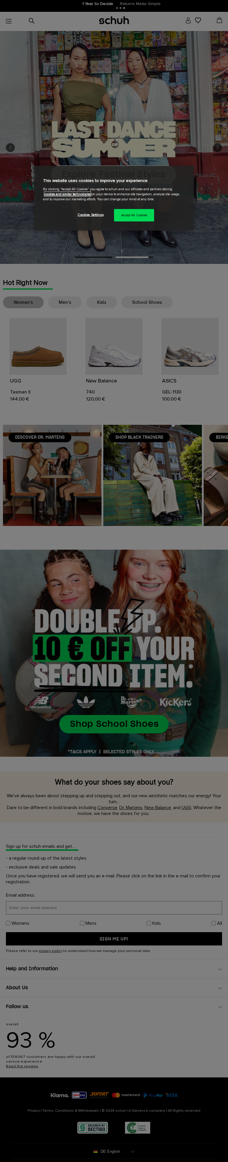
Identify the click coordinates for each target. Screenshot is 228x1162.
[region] (114, 198)
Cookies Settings (90, 215)
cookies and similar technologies (68, 194)
